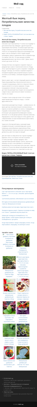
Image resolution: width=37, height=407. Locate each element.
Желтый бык (12, 176)
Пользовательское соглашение (19, 384)
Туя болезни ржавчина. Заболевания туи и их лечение (18, 198)
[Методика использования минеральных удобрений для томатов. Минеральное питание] (23, 314)
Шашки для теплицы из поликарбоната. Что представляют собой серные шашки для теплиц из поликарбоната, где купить (17, 217)
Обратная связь (8, 392)
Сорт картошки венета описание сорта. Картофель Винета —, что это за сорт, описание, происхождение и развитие (18, 193)
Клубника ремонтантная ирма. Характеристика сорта (17, 207)
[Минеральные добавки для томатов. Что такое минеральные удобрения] (23, 359)
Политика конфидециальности (13, 386)
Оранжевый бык (6, 178)
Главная (4, 7)
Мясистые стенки (17, 178)
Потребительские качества (25, 176)
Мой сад (18, 3)
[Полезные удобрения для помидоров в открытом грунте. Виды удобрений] (23, 336)
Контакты (6, 384)
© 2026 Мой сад (8, 378)
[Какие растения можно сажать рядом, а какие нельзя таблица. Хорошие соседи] (9, 336)
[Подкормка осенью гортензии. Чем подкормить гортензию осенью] (9, 314)
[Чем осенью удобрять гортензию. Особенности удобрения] (9, 240)
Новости (11, 7)
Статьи (18, 7)
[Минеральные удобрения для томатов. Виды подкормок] (9, 268)
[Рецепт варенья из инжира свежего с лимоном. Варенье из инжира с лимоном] (23, 291)
